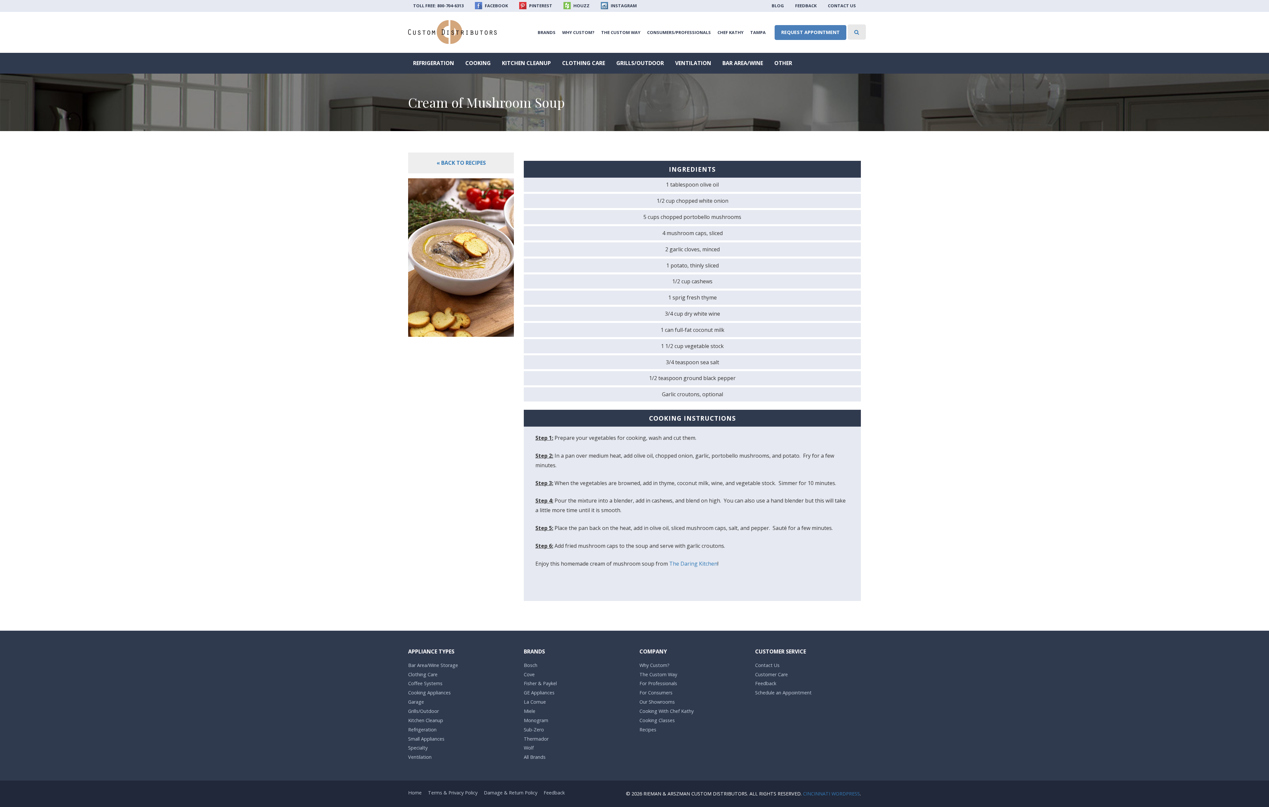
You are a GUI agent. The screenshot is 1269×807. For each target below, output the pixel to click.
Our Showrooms (657, 702)
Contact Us (842, 6)
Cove (529, 674)
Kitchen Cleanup (526, 63)
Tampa (758, 32)
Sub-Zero (534, 729)
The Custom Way (620, 32)
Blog (778, 6)
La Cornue (535, 702)
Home (415, 792)
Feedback (806, 6)
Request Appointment (810, 32)
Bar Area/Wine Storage (433, 665)
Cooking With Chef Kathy (666, 711)
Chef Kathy (730, 32)
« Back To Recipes (461, 162)
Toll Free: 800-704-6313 (438, 6)
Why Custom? (578, 32)
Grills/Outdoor (640, 63)
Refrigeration (433, 63)
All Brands (535, 757)
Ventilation (693, 63)
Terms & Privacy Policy (453, 792)
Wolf (529, 748)
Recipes (647, 729)
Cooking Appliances (429, 692)
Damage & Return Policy (510, 792)
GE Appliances (539, 692)
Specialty (418, 748)
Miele (529, 711)
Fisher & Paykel (540, 683)
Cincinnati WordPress (831, 793)
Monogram (536, 720)
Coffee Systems (425, 683)
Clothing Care (583, 63)
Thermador (536, 739)
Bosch (530, 665)
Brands (547, 32)
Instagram (623, 6)
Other (783, 63)
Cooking (478, 63)
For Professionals (658, 683)
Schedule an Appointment (783, 692)
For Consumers (656, 692)
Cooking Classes (657, 720)
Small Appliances (426, 739)
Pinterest (540, 6)
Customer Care (771, 674)
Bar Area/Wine (742, 63)
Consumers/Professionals (679, 32)
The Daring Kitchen (693, 563)
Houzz (581, 6)
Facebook (496, 6)
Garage (416, 702)
